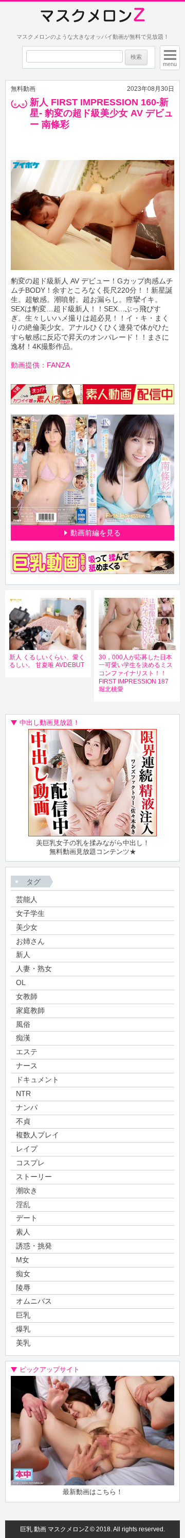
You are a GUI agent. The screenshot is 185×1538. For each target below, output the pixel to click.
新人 (23, 954)
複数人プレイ (37, 1135)
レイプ (27, 1149)
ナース (27, 1065)
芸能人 (27, 899)
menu (170, 64)
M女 (22, 1260)
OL (21, 982)
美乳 (23, 1343)
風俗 (23, 1024)
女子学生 (30, 913)
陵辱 (23, 1287)
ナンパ (27, 1107)
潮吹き (27, 1190)
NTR (23, 1093)
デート (27, 1218)
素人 (23, 1232)
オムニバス (34, 1301)
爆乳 (23, 1329)
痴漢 (23, 1038)
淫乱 (23, 1204)
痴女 (23, 1274)
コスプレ (30, 1163)
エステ (27, 1052)
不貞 (23, 1121)
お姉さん (30, 941)
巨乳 (23, 1315)
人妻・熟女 (34, 968)
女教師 (27, 996)
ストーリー (34, 1176)
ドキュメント (37, 1079)
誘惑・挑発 (34, 1246)
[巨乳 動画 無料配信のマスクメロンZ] (93, 15)
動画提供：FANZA (40, 365)
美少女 (27, 927)
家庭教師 (30, 1010)
